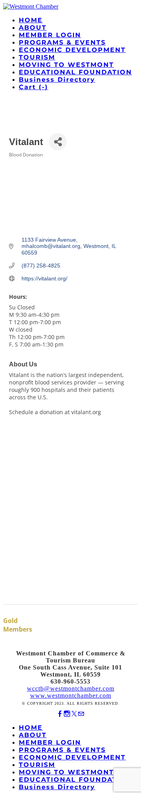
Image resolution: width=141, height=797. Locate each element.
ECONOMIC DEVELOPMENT (72, 50)
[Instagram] (67, 714)
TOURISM (37, 57)
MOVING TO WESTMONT (66, 64)
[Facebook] (60, 714)
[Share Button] (58, 142)
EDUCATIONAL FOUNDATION (75, 72)
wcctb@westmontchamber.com (70, 688)
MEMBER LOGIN (50, 35)
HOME (31, 20)
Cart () (33, 87)
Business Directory (57, 79)
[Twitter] (74, 714)
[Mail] (81, 714)
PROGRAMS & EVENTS (62, 42)
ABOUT (33, 27)
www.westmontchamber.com (70, 695)
